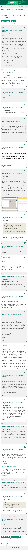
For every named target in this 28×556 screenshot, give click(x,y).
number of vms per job (6, 307)
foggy (2, 242)
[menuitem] (25, 6)
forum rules (4, 533)
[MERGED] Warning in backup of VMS (10, 121)
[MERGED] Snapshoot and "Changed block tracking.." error (11, 174)
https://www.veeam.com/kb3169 (9, 466)
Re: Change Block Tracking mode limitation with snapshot (12, 73)
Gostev (2, 69)
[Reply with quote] (25, 27)
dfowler (2, 311)
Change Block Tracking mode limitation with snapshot (13, 16)
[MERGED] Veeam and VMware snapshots (11, 314)
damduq (2, 26)
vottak (2, 493)
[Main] (14, 2)
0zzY (2, 170)
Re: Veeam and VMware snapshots (9, 348)
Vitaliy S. (3, 256)
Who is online (5, 543)
